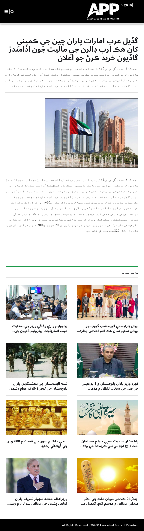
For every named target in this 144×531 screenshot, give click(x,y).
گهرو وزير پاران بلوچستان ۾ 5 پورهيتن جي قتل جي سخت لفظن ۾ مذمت (110, 386)
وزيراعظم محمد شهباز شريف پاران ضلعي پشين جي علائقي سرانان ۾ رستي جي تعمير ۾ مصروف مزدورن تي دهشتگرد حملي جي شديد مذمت (36, 506)
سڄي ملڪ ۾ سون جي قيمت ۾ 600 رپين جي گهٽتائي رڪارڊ (37, 443)
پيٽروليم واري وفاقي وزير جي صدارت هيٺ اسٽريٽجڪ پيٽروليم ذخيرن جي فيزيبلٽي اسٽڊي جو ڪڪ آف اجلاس (39, 330)
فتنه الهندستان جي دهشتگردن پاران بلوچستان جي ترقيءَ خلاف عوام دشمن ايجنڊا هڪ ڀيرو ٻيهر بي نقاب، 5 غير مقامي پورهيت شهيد (38, 390)
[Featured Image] (107, 302)
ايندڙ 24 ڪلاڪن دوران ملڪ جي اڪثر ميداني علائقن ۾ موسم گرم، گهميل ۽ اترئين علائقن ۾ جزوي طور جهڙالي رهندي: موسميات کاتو (111, 506)
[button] (12, 11)
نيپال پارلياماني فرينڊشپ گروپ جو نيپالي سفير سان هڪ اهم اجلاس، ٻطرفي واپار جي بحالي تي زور (107, 330)
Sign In (126, 5)
